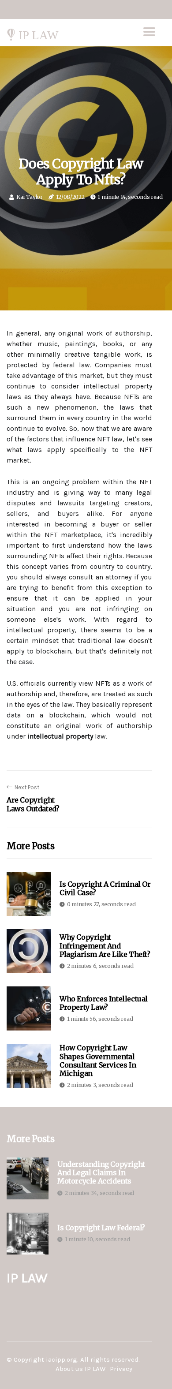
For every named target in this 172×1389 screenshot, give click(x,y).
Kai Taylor (29, 197)
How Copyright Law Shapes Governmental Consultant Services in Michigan (98, 1060)
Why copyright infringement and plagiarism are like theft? (105, 945)
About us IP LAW (80, 1369)
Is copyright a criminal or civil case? (105, 888)
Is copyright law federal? (101, 1228)
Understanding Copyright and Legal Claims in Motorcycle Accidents (101, 1172)
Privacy (121, 1369)
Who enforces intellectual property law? (104, 1003)
